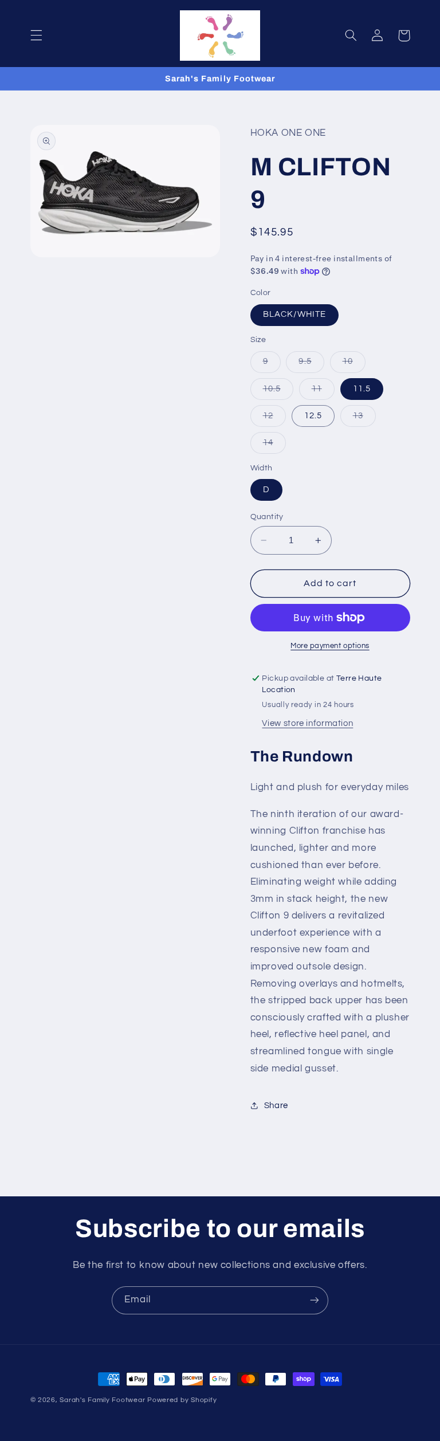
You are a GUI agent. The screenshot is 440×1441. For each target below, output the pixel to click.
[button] (36, 35)
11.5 (362, 388)
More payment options (330, 646)
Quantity (267, 517)
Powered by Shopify (182, 1400)
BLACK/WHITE (295, 314)
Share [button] (276, 1105)
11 (323, 392)
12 (274, 419)
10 (354, 364)
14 (274, 446)
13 (364, 419)
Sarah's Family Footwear (102, 1400)
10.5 (278, 392)
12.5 (313, 415)
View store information (307, 723)
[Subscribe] (314, 1300)
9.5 (311, 364)
